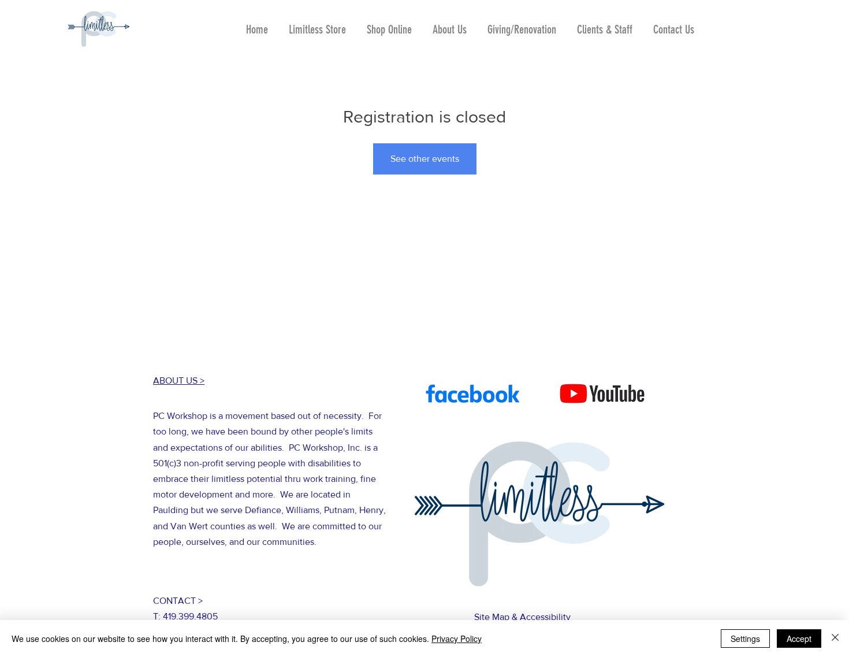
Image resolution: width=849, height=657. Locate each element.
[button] (389, 24)
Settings (745, 638)
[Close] (835, 638)
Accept (799, 638)
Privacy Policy (456, 638)
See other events (424, 159)
